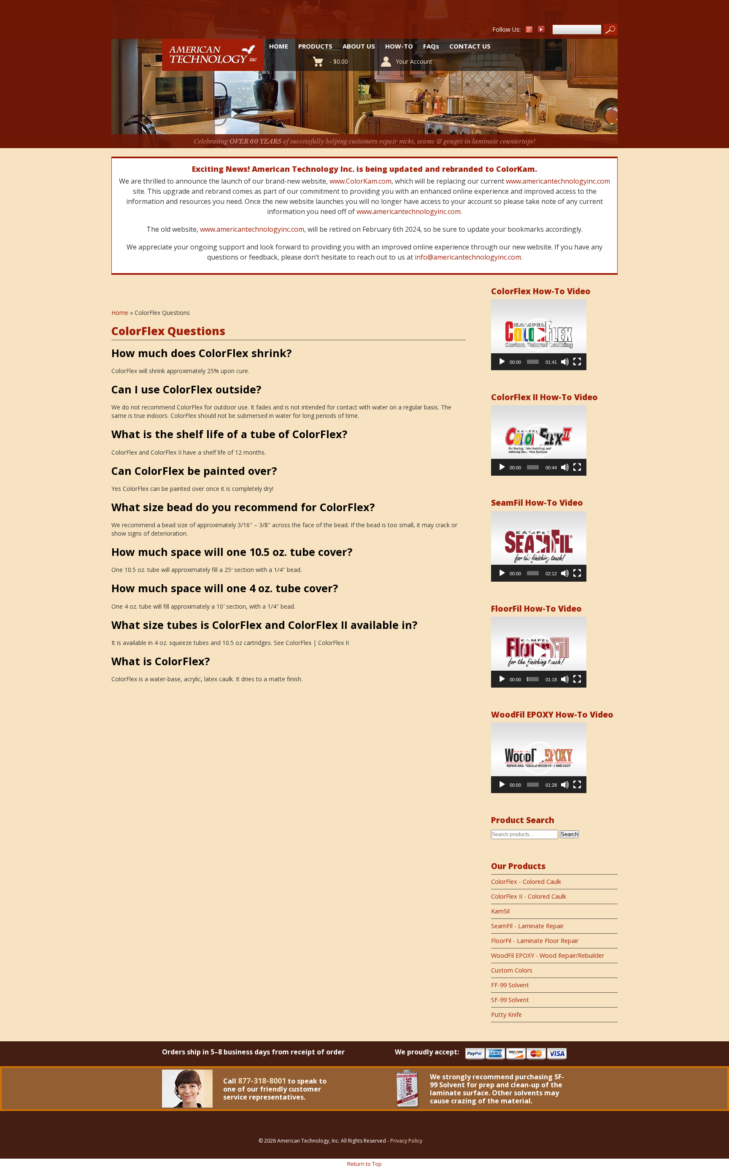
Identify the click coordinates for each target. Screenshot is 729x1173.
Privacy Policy (406, 1140)
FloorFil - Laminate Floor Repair (534, 941)
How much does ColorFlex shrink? (201, 353)
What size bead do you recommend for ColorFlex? (243, 507)
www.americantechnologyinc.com (558, 181)
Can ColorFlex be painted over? (194, 470)
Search (569, 834)
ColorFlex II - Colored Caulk (528, 896)
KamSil (500, 911)
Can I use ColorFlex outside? (186, 389)
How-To (399, 46)
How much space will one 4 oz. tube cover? (224, 588)
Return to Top (364, 1164)
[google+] (529, 31)
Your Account (414, 61)
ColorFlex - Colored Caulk (526, 882)
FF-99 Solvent (510, 985)
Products (315, 46)
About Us (359, 46)
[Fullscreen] (577, 362)
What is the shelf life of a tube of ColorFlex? (229, 434)
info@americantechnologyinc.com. (468, 257)
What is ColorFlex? (160, 661)
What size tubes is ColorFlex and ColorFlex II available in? (264, 625)
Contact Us (470, 46)
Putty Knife (506, 1014)
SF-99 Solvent (510, 1000)
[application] (538, 334)
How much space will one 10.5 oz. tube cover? (231, 552)
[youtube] (541, 31)
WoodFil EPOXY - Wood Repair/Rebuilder (547, 955)
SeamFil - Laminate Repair (527, 926)
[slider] (533, 362)
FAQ (431, 46)
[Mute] (565, 362)
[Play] (502, 362)
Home (278, 46)
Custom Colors (511, 970)
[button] (539, 335)
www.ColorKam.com (360, 181)
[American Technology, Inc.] (213, 66)
